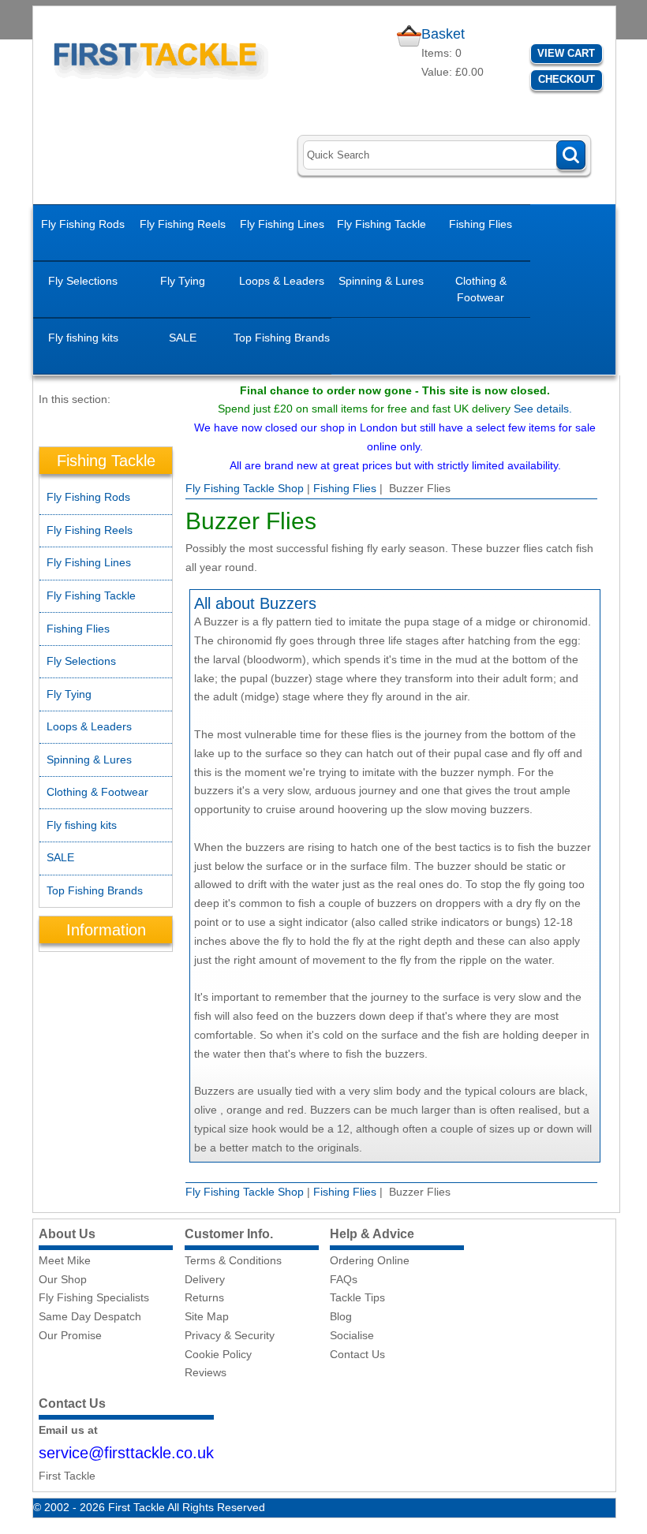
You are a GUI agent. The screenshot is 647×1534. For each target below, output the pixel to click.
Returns (204, 1297)
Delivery (205, 1279)
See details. (543, 408)
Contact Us (357, 1354)
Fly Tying (182, 280)
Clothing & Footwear (481, 289)
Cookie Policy (218, 1354)
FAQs (343, 1279)
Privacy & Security (230, 1335)
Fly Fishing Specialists (94, 1297)
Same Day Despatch (90, 1316)
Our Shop (63, 1279)
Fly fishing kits (83, 337)
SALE (182, 337)
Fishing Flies (480, 224)
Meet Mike (65, 1260)
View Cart (566, 53)
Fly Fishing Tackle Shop (244, 488)
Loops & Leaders (281, 280)
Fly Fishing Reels (183, 224)
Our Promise (70, 1335)
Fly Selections (83, 280)
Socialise (352, 1335)
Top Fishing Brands (282, 337)
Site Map (207, 1316)
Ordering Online (370, 1260)
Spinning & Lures (381, 280)
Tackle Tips (357, 1297)
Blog (341, 1316)
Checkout (566, 79)
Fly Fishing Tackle (381, 224)
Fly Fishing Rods (83, 224)
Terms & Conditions (233, 1260)
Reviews (205, 1372)
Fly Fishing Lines (282, 224)
